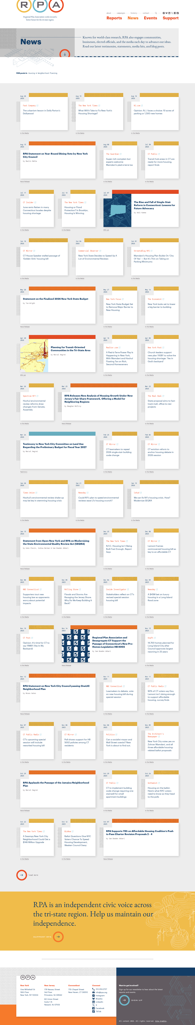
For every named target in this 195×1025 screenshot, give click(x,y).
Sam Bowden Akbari (60, 548)
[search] (156, 13)
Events (150, 18)
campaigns (121, 13)
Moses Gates (31, 693)
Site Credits (160, 1021)
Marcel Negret (60, 355)
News (133, 18)
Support (171, 18)
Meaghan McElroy (74, 406)
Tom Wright (30, 303)
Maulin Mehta (31, 161)
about (109, 13)
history (134, 13)
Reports (114, 18)
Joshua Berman (44, 548)
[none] (42, 111)
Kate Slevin (31, 548)
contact (146, 13)
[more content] (64, 53)
